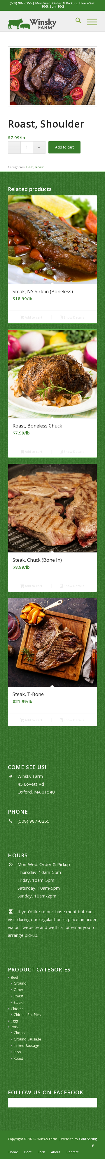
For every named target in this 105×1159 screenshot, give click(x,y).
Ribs (17, 1052)
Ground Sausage (27, 1039)
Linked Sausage (26, 1045)
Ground (20, 983)
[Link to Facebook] (92, 1146)
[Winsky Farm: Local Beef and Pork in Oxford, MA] (43, 21)
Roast (39, 167)
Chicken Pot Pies (27, 1014)
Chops (19, 1032)
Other (18, 989)
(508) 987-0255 (21, 3)
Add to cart (64, 147)
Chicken (17, 1008)
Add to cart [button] (33, 317)
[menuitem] (75, 21)
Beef (30, 167)
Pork (14, 1026)
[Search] (75, 21)
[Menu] (89, 21)
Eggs (14, 1021)
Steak (18, 1002)
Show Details (73, 317)
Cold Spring (88, 1139)
